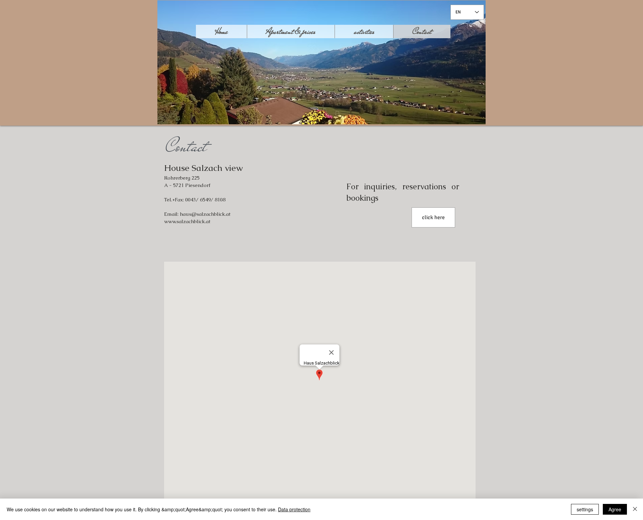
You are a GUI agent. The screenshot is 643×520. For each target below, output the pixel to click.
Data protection (294, 509)
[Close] (635, 509)
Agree (615, 509)
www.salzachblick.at (187, 221)
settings (585, 509)
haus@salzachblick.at (205, 214)
